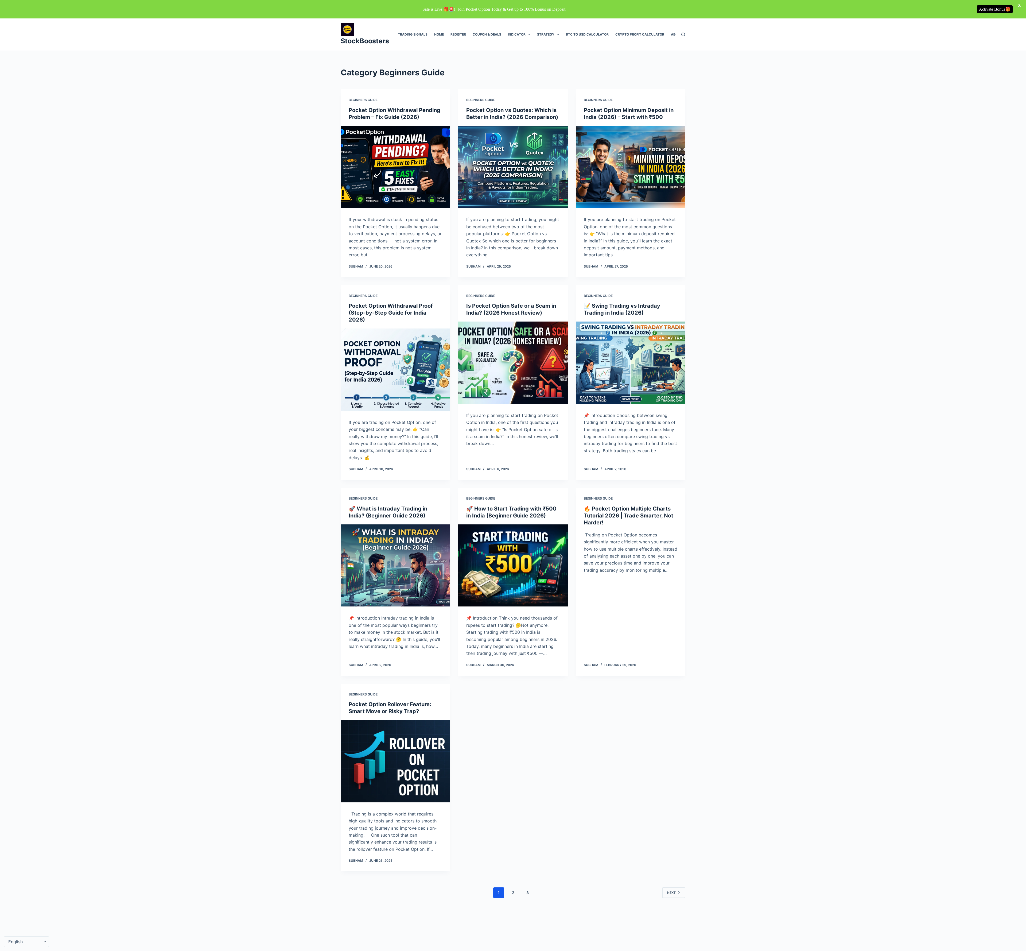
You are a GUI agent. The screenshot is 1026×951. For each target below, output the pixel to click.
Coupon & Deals (487, 34)
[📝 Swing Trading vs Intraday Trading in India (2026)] (630, 363)
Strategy (545, 34)
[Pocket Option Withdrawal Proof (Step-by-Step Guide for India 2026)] (395, 369)
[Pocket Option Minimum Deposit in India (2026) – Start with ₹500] (630, 167)
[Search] (683, 35)
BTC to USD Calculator (587, 34)
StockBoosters (365, 41)
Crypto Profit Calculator (639, 34)
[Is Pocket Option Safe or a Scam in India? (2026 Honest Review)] (513, 363)
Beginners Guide (363, 100)
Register (458, 34)
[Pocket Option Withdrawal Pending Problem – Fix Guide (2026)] (395, 167)
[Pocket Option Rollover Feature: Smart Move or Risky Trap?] (395, 761)
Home (439, 34)
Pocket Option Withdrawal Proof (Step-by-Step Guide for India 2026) (391, 313)
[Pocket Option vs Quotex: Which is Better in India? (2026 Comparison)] (513, 167)
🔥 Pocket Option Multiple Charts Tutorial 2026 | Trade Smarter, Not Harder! (628, 515)
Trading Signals (413, 34)
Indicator (517, 34)
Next (671, 893)
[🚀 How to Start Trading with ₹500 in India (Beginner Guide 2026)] (513, 565)
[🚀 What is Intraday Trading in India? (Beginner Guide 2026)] (395, 565)
